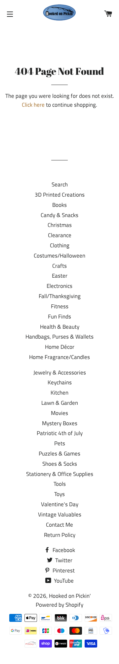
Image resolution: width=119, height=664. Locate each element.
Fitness (59, 306)
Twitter (63, 560)
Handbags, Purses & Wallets (59, 336)
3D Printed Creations (60, 194)
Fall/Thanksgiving (60, 296)
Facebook (63, 550)
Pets (59, 443)
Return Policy (59, 535)
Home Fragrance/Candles (59, 357)
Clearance (59, 235)
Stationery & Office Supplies (59, 474)
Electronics (59, 286)
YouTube (63, 580)
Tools (60, 484)
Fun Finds (59, 316)
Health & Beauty (59, 326)
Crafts (59, 266)
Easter (59, 275)
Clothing (59, 245)
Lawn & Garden (59, 403)
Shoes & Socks (59, 463)
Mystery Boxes (59, 423)
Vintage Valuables (59, 514)
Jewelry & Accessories (59, 372)
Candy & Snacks (59, 215)
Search (60, 184)
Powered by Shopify (59, 604)
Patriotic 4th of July (60, 433)
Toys (59, 494)
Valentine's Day (59, 504)
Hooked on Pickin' (70, 596)
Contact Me (59, 524)
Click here (33, 104)
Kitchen (59, 392)
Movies (59, 413)
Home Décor (59, 347)
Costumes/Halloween (59, 255)
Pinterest (63, 570)
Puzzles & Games (59, 453)
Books (59, 205)
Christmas (60, 225)
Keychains (60, 382)
